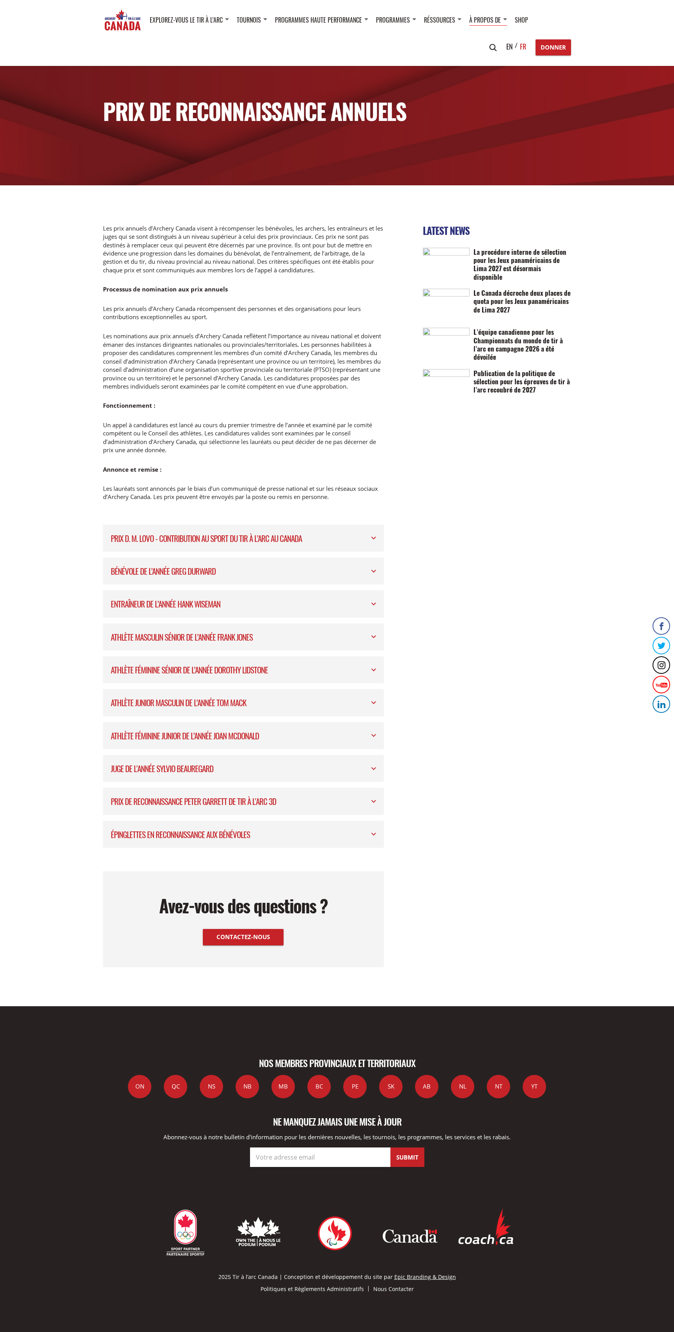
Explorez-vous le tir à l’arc (186, 20)
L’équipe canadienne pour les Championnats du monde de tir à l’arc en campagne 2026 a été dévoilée (518, 344)
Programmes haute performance (318, 20)
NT (498, 1086)
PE (355, 1086)
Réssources (439, 20)
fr (523, 46)
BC (319, 1086)
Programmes (393, 20)
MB (283, 1086)
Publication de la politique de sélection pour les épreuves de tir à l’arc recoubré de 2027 (522, 381)
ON (139, 1086)
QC (176, 1086)
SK (391, 1086)
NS (211, 1086)
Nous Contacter (393, 1289)
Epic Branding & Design (425, 1276)
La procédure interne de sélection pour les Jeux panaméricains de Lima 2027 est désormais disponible (520, 264)
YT (534, 1086)
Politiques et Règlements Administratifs (312, 1289)
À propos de (485, 20)
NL (462, 1086)
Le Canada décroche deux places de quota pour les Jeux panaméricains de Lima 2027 (522, 301)
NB (247, 1086)
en (509, 46)
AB (427, 1086)
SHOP (521, 20)
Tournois (249, 20)
